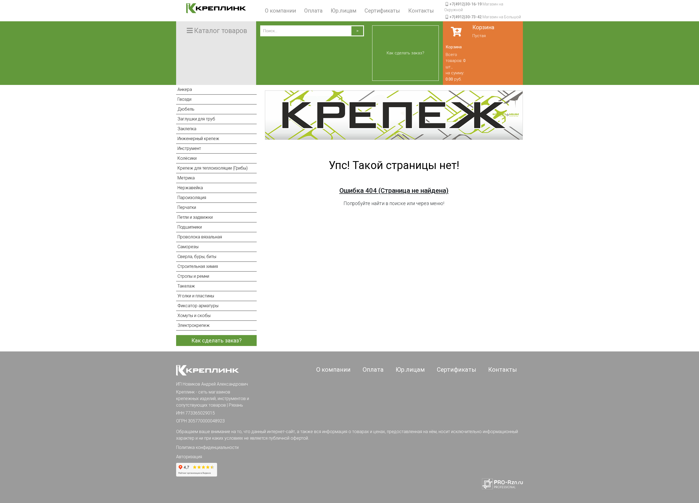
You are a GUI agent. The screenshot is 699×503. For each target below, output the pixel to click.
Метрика (186, 178)
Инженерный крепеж (198, 138)
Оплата (313, 10)
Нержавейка (190, 187)
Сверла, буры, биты (196, 256)
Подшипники (189, 227)
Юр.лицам (343, 10)
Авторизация (189, 456)
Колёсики (187, 158)
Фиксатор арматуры (197, 305)
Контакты (421, 10)
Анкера (184, 89)
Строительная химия (197, 266)
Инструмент (189, 148)
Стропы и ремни (193, 276)
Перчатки (186, 207)
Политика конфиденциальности (207, 447)
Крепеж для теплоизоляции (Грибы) (212, 168)
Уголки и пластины (195, 295)
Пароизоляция (191, 197)
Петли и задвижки (195, 217)
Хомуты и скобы (194, 315)
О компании (280, 10)
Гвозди (184, 99)
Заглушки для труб (196, 119)
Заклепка (186, 128)
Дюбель (185, 109)
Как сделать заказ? (405, 53)
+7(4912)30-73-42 (465, 17)
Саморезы (188, 246)
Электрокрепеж (193, 325)
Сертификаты (382, 10)
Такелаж (186, 286)
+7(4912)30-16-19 (465, 4)
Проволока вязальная (199, 236)
